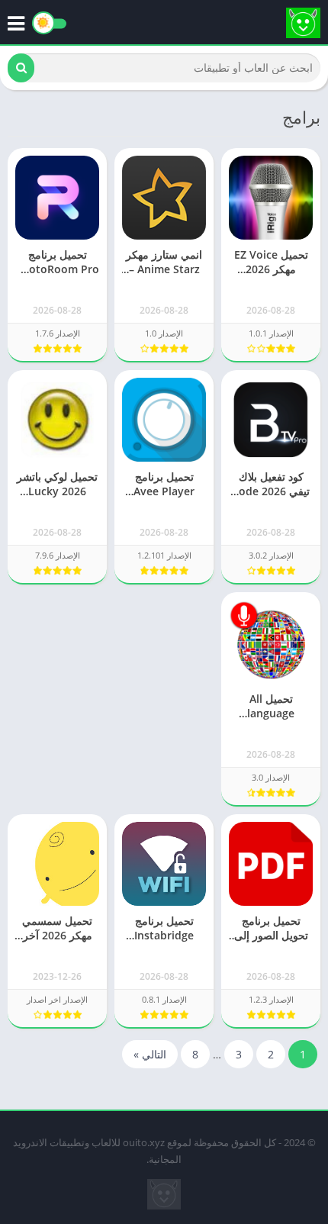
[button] (21, 67)
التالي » (149, 1054)
